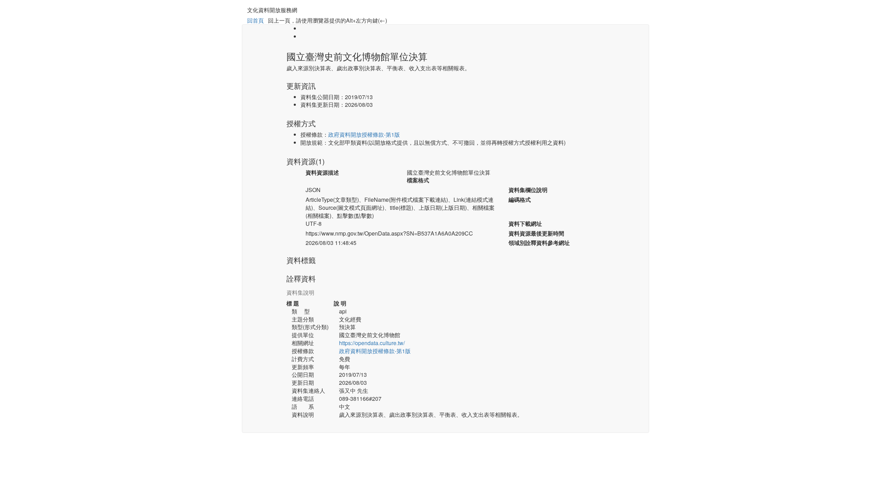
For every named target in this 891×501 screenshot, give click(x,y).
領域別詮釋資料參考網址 (539, 243)
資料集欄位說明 (527, 190)
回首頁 (255, 20)
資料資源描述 (322, 172)
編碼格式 (519, 200)
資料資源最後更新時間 (536, 233)
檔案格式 (418, 180)
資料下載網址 (525, 224)
